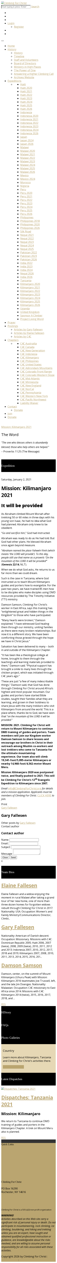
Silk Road (25, 231)
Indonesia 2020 (29, 116)
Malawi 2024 (27, 165)
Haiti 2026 (26, 109)
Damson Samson (21, 965)
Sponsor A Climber (31, 315)
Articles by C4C (22, 336)
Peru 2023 (26, 203)
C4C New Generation (32, 350)
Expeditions (14, 81)
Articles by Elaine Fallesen (29, 333)
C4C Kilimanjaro (29, 357)
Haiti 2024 (26, 102)
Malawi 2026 (27, 172)
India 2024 (26, 270)
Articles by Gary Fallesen (28, 329)
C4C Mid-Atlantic (30, 378)
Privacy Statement (30, 1260)
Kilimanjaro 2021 (30, 287)
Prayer (12, 322)
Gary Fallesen (27, 823)
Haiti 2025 (26, 105)
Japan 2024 (26, 140)
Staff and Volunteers (26, 60)
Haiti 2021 (26, 91)
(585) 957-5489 (10, 1198)
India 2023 (26, 266)
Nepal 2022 (27, 238)
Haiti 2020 (26, 88)
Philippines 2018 (30, 221)
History (12, 49)
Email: (4, 843)
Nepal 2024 (27, 245)
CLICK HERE (44, 795)
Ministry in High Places (27, 67)
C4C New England (30, 385)
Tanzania (25, 280)
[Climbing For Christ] (14, 3)
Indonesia (26, 112)
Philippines (26, 217)
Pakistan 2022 (28, 252)
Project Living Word (32, 319)
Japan (23, 137)
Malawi (24, 147)
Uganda (25, 308)
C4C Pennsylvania (30, 392)
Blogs (7, 1165)
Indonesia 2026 (29, 133)
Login (11, 23)
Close (5, 857)
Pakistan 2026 (28, 259)
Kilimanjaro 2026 (30, 305)
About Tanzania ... (13, 1067)
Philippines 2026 (30, 228)
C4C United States (30, 364)
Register (19, 26)
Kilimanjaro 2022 (30, 291)
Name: (5, 839)
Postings (13, 326)
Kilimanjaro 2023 (30, 294)
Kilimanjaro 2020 (30, 284)
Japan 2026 (26, 144)
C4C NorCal (27, 389)
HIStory (8, 1154)
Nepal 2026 (27, 273)
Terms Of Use (9, 1260)
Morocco (25, 182)
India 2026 (26, 277)
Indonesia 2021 (29, 119)
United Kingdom (29, 312)
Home (11, 46)
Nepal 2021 (27, 235)
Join (10, 413)
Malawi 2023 (27, 161)
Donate (18, 410)
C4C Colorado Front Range (36, 371)
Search (35, 6)
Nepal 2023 (27, 242)
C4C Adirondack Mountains (36, 368)
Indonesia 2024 (29, 130)
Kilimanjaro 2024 (30, 298)
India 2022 (26, 263)
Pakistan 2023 (28, 256)
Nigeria (24, 186)
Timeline (19, 56)
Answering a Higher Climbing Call (34, 74)
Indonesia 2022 (29, 123)
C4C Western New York (34, 396)
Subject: (5, 847)
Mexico (24, 175)
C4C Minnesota (29, 382)
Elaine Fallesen (19, 885)
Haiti (23, 84)
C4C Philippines (29, 361)
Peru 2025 (26, 210)
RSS (3, 1004)
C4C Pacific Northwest (33, 399)
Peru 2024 (26, 207)
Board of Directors (25, 63)
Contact (12, 406)
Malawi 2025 (27, 168)
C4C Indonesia (28, 354)
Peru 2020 (26, 193)
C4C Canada (27, 347)
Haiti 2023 (26, 98)
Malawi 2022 (27, 158)
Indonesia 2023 (29, 126)
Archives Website (24, 77)
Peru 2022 (26, 200)
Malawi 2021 (27, 154)
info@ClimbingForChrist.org (24, 788)
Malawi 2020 (27, 151)
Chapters (13, 340)
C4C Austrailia (28, 343)
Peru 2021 (26, 196)
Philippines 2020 (30, 224)
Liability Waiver (29, 403)
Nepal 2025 (27, 249)
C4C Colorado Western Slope (37, 375)
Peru (23, 189)
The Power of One (25, 70)
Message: (7, 853)
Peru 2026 (26, 214)
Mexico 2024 (27, 179)
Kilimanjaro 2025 (30, 301)
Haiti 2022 (26, 95)
